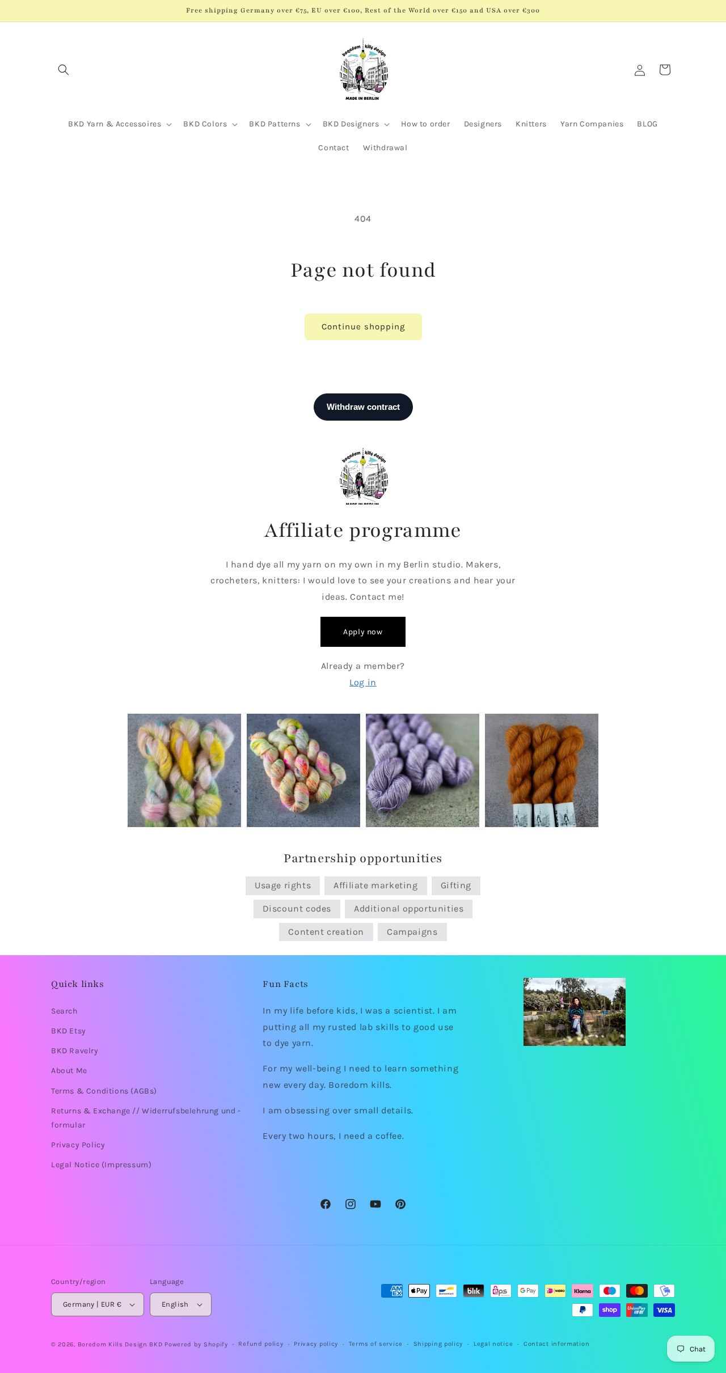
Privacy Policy (78, 1144)
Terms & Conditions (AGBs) (104, 1090)
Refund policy (260, 1343)
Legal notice (493, 1343)
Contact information (556, 1343)
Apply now (362, 632)
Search (64, 1010)
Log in (363, 682)
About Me (69, 1070)
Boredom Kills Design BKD (121, 1344)
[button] (63, 69)
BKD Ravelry (75, 1051)
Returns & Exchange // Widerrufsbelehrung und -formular (146, 1117)
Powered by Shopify (196, 1344)
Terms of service (376, 1343)
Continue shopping (363, 326)
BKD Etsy (68, 1030)
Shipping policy (438, 1343)
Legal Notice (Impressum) (101, 1164)
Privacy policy (316, 1343)
